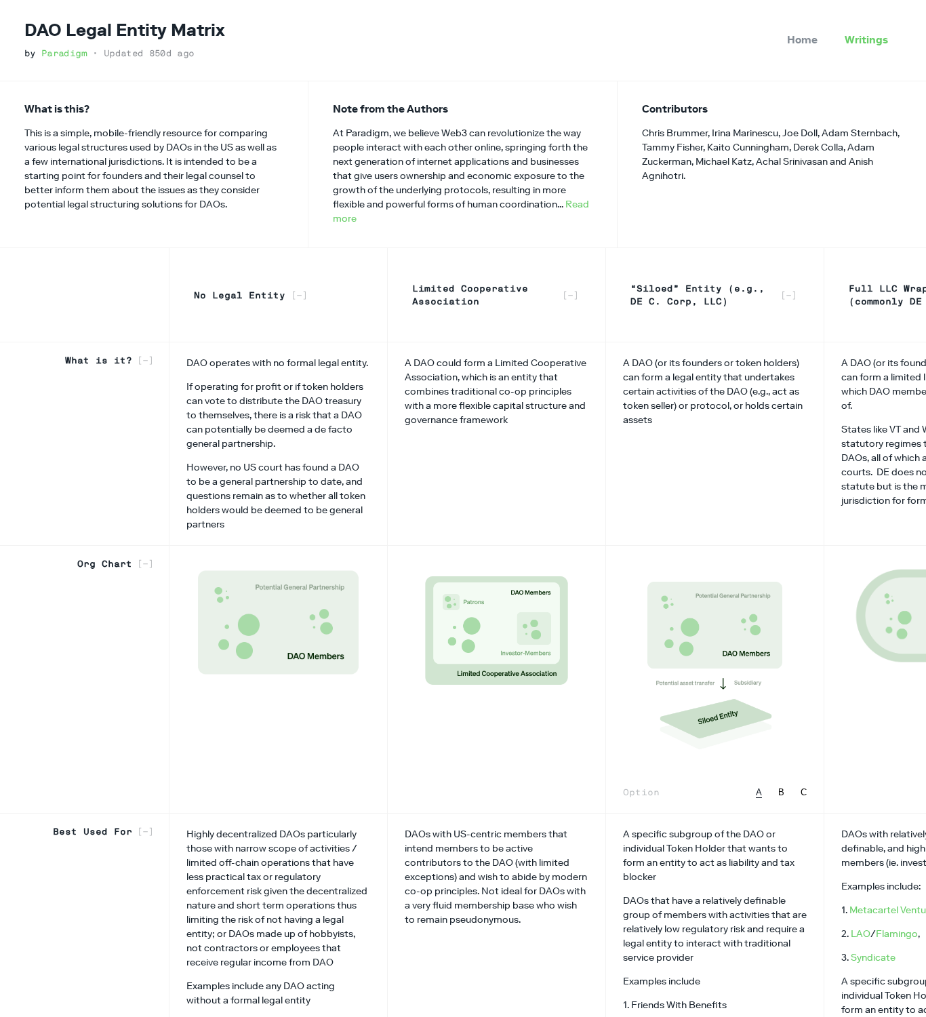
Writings (866, 39)
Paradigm (64, 53)
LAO (860, 934)
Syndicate (873, 957)
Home (802, 39)
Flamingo (897, 934)
